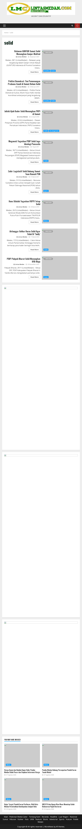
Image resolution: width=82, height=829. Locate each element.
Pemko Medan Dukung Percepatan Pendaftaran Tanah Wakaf (60, 755)
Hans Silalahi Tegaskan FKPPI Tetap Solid (60, 211)
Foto (27, 819)
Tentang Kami (34, 817)
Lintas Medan (22, 57)
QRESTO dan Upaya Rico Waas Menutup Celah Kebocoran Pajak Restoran (60, 790)
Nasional (73, 817)
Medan (46, 221)
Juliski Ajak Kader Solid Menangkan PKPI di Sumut (60, 121)
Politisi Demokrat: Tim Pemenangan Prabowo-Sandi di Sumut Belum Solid (60, 91)
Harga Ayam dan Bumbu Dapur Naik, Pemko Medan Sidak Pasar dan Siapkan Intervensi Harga (22, 755)
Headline (46, 71)
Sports (46, 191)
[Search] (72, 26)
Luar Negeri (63, 817)
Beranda (45, 817)
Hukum (69, 819)
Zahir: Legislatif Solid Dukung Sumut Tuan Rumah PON (60, 181)
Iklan (6, 817)
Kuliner (20, 819)
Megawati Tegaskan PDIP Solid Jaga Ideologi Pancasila (60, 151)
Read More (35, 72)
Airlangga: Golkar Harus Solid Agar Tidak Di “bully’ (60, 240)
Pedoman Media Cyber (18, 817)
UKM (32, 819)
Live (77, 25)
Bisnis (45, 819)
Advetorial (53, 819)
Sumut (53, 71)
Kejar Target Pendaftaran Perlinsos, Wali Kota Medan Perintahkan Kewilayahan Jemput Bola (22, 790)
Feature (38, 819)
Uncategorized (54, 131)
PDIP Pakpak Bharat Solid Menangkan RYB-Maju (60, 268)
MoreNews (48, 826)
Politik (53, 101)
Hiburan (13, 819)
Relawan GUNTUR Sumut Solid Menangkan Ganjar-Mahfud (60, 61)
